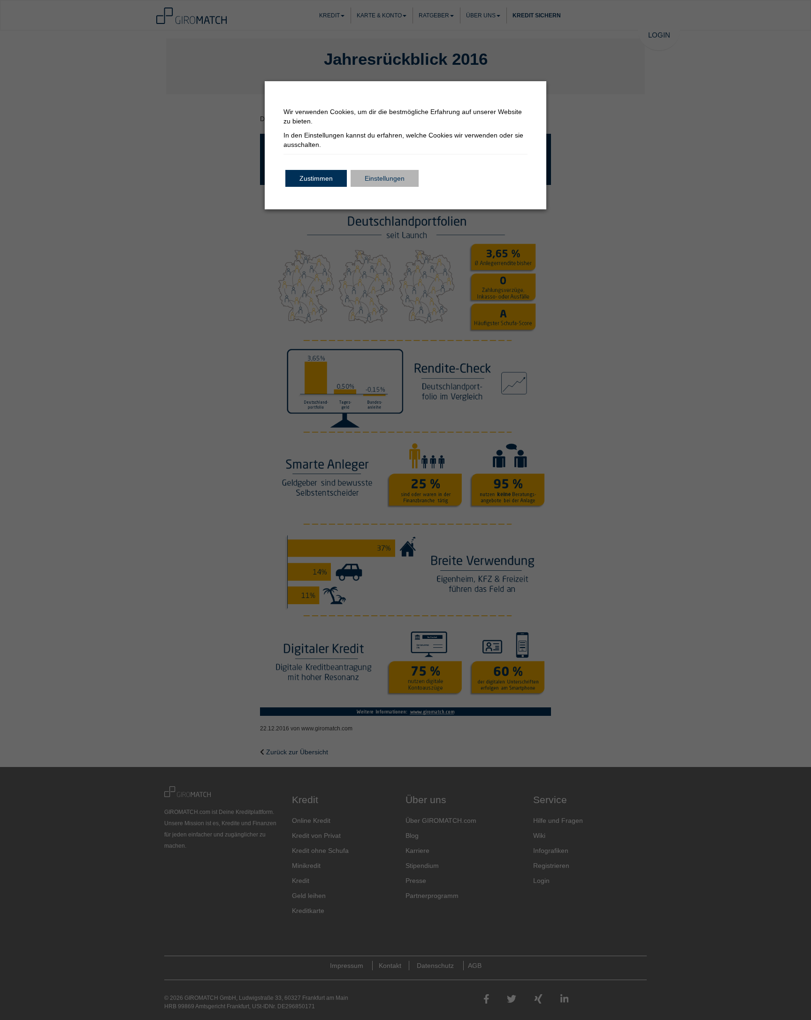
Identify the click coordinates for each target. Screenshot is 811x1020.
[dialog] (405, 510)
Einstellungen (385, 178)
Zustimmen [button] (316, 178)
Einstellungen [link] (324, 135)
